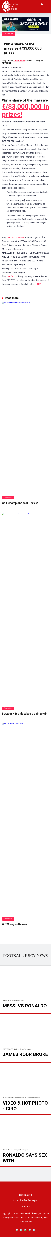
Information (25, 1195)
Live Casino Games (15, 237)
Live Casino (19, 60)
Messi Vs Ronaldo (25, 1006)
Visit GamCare (25, 1221)
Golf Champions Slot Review (20, 503)
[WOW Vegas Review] (25, 822)
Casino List (9, 34)
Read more (25, 1013)
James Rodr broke (25, 1054)
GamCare (26, 1206)
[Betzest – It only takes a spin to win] (25, 611)
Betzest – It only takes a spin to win (24, 713)
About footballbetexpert (25, 1200)
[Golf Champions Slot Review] (25, 400)
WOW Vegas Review (14, 924)
